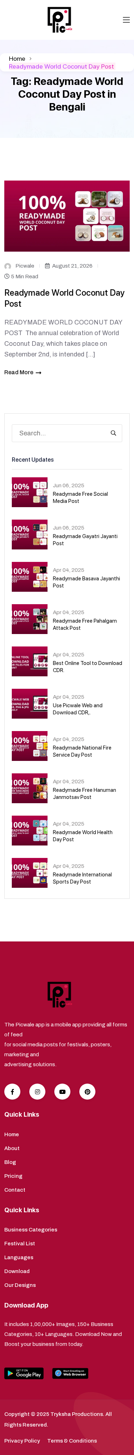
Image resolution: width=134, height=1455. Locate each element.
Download (17, 1271)
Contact (14, 1190)
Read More (18, 372)
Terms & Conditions (72, 1441)
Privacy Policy (22, 1441)
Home (17, 58)
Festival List (19, 1243)
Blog (10, 1162)
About (12, 1148)
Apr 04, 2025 (68, 570)
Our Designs (20, 1285)
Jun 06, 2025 (68, 485)
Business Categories (30, 1230)
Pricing (13, 1176)
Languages (18, 1257)
